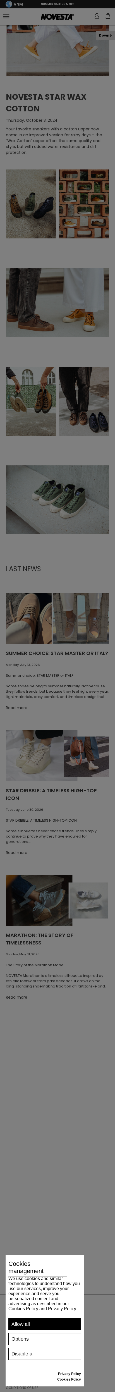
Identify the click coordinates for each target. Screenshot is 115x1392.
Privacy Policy (69, 1374)
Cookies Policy (69, 1379)
